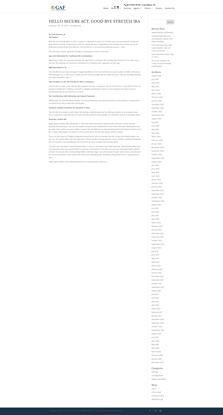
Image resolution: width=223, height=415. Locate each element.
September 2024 (158, 158)
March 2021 (156, 308)
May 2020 (155, 344)
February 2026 (157, 97)
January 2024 (157, 187)
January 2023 (157, 230)
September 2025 (158, 115)
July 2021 (155, 294)
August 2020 (156, 334)
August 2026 (156, 76)
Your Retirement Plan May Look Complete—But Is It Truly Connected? (162, 48)
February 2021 (157, 312)
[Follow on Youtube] (160, 411)
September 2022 (158, 244)
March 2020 (156, 352)
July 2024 (155, 165)
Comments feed (158, 396)
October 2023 (157, 197)
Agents (136, 8)
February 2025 (157, 140)
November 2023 (158, 194)
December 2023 (158, 190)
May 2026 (155, 86)
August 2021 (156, 291)
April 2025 (155, 133)
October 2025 (157, 111)
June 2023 (155, 212)
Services (127, 8)
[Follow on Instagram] (155, 411)
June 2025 (155, 126)
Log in (154, 389)
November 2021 (158, 280)
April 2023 (155, 219)
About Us (115, 8)
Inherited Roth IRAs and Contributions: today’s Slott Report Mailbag (162, 39)
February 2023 (157, 226)
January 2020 (157, 359)
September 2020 (158, 330)
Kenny (53, 26)
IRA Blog (155, 372)
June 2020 (155, 341)
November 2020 (158, 323)
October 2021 (157, 283)
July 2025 (155, 122)
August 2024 (156, 162)
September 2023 (158, 201)
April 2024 (155, 176)
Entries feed (156, 392)
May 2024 (155, 172)
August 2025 (156, 119)
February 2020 (157, 355)
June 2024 (155, 169)
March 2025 (156, 136)
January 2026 (157, 101)
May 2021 (155, 301)
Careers (158, 8)
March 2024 (156, 180)
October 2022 (157, 240)
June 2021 (155, 298)
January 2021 (157, 316)
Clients (147, 8)
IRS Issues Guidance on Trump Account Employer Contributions (161, 63)
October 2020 (157, 326)
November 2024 (158, 151)
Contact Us (169, 8)
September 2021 (158, 287)
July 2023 (155, 208)
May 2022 (155, 258)
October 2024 (157, 154)
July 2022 (155, 251)
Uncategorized (75, 26)
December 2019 (158, 362)
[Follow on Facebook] (150, 411)
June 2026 (155, 83)
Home (105, 8)
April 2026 (155, 90)
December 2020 (158, 319)
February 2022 (157, 269)
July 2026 (155, 79)
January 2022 (157, 273)
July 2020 (155, 337)
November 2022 (158, 237)
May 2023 (155, 215)
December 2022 (158, 233)
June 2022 (155, 255)
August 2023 (156, 205)
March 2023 (156, 222)
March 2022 (156, 266)
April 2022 (155, 262)
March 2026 (156, 94)
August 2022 (156, 248)
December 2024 (158, 147)
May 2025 (155, 129)
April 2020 (155, 348)
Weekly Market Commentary (162, 32)
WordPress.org (157, 399)
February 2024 (157, 183)
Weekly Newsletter (159, 379)
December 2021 (158, 276)
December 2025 (158, 104)
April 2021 (155, 305)
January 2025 (157, 144)
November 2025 (158, 108)
